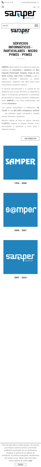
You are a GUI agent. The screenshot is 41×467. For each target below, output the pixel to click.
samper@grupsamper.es (30, 2)
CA (38, 7)
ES (34, 7)
